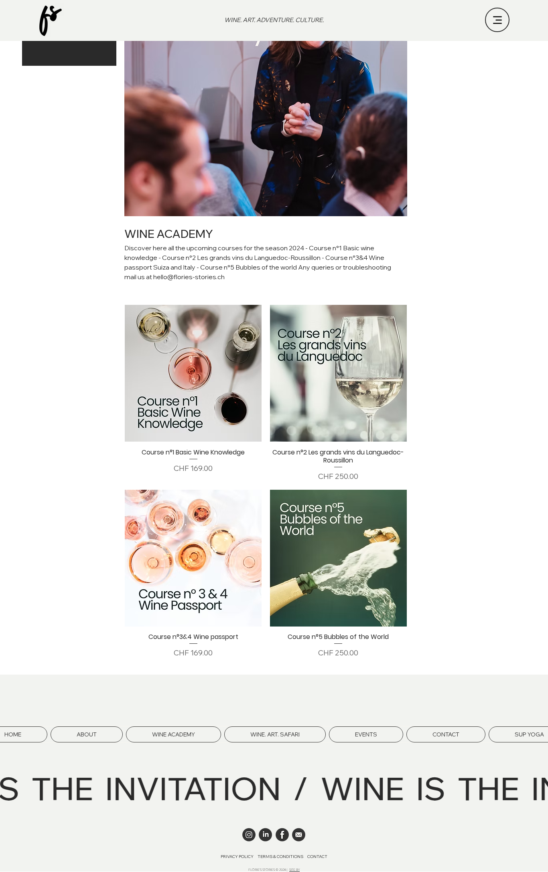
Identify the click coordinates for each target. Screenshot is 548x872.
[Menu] (497, 20)
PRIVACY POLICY (237, 856)
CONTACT (316, 856)
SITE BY (294, 870)
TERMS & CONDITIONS (280, 856)
